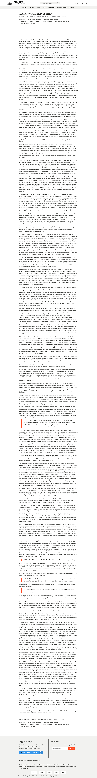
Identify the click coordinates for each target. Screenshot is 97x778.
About (41, 772)
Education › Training (47, 21)
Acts (56, 16)
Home (34, 772)
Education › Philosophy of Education (30, 21)
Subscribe (71, 748)
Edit (63, 772)
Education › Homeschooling (51, 19)
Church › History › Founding (34, 19)
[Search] (58, 3)
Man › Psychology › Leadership (28, 23)
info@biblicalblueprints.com (34, 760)
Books (49, 772)
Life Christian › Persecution (62, 21)
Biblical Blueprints (36, 776)
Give (56, 772)
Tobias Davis (46, 776)
